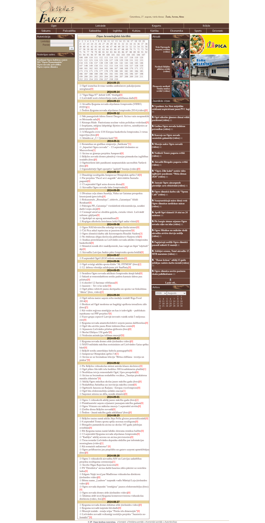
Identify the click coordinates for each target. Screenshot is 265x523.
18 (136, 41)
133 (141, 60)
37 (142, 44)
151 (101, 65)
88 (130, 52)
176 (96, 71)
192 (111, 74)
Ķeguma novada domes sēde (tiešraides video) (105, 341)
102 (118, 55)
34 (130, 44)
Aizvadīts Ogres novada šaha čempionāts (103, 187)
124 (96, 60)
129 (121, 60)
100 (108, 55)
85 (119, 52)
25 (96, 44)
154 (116, 65)
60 (92, 49)
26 (99, 44)
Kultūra (136, 30)
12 (112, 41)
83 (111, 52)
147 (81, 65)
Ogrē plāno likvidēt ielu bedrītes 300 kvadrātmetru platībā (112, 369)
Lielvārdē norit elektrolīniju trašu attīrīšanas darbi (107, 98)
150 (96, 65)
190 (101, 74)
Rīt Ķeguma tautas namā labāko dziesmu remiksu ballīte (111, 430)
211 (141, 76)
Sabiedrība (95, 30)
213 (86, 79)
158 (136, 65)
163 (96, 68)
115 (116, 57)
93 (80, 55)
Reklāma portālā (136, 522)
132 (136, 60)
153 (111, 65)
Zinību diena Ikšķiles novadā (97, 409)
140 (111, 63)
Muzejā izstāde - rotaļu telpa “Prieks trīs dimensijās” (109, 511)
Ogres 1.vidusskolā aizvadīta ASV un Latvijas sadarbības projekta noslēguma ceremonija (111, 460)
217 (106, 79)
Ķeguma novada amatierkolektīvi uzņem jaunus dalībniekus (113, 322)
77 (88, 52)
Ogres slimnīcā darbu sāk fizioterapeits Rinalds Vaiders (110, 233)
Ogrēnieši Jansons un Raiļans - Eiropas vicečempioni (109, 387)
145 (136, 63)
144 (131, 63)
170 (131, 68)
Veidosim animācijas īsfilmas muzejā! (101, 335)
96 (92, 55)
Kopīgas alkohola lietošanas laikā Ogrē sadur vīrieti (108, 221)
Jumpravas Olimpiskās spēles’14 (98, 353)
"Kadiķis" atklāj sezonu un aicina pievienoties (106, 437)
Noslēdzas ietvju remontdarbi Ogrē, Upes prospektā (108, 372)
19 (139, 41)
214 (91, 79)
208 (126, 76)
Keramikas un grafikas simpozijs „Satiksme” (104, 144)
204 (106, 76)
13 (116, 41)
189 (96, 74)
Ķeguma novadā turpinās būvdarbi (99, 507)
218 (111, 79)
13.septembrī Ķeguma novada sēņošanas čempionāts (109, 433)
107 (143, 55)
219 (116, 79)
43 (96, 46)
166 (111, 68)
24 (92, 44)
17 (132, 41)
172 (141, 68)
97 (96, 55)
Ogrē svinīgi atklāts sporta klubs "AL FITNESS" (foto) (110, 264)
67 (119, 49)
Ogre (53, 25)
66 (115, 49)
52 (130, 46)
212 (81, 79)
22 (84, 44)
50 (123, 46)
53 (134, 46)
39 (80, 46)
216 (101, 79)
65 (111, 49)
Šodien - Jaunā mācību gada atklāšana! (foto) (105, 412)
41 (88, 46)
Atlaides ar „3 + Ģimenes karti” (98, 138)
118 (131, 57)
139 (106, 63)
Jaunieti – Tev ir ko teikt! (94, 285)
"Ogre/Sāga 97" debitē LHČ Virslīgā (100, 94)
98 (99, 55)
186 (81, 74)
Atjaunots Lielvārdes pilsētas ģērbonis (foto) (105, 329)
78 (92, 52)
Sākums (46, 30)
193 (116, 74)
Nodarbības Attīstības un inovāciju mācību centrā (107, 384)
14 (120, 41)
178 (106, 71)
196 (131, 74)
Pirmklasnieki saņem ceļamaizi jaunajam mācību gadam (111, 403)
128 (116, 60)
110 (91, 57)
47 (111, 46)
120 (141, 57)
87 (127, 52)
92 (146, 52)
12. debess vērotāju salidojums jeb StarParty (104, 267)
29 (111, 44)
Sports (198, 30)
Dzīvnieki (217, 30)
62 (99, 49)
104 (128, 55)
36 (138, 44)
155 (121, 65)
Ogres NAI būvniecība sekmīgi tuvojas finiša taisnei (109, 227)
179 (111, 71)
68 (123, 49)
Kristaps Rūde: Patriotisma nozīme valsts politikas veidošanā (113, 122)
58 (84, 49)
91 (142, 52)
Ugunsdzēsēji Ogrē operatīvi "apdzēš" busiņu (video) (109, 168)
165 (106, 68)
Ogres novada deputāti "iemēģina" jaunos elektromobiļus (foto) (114, 486)
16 (128, 41)
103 (123, 55)
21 (80, 44)
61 (96, 49)
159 (141, 65)
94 (84, 55)
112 (101, 57)
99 (103, 55)
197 (136, 74)
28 (107, 44)
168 (121, 68)
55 (142, 46)
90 (138, 52)
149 (91, 65)
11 (108, 41)
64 (107, 49)
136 (91, 63)
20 (143, 41)
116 (121, 57)
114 (111, 57)
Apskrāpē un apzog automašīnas (98, 218)
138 (101, 63)
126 (106, 60)
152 (106, 65)
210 (136, 76)
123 (91, 60)
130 (126, 60)
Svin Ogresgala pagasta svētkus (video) (162, 49)
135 (86, 63)
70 (130, 49)
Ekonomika (176, 30)
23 (88, 44)
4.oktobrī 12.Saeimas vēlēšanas (98, 282)
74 (146, 49)
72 (138, 49)
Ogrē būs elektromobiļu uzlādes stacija (102, 390)
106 (138, 55)
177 (101, 71)
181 (121, 71)
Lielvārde (100, 25)
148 (86, 65)
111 (96, 57)
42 (92, 46)
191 (106, 74)
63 (103, 49)
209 (131, 76)
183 (131, 71)
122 (86, 60)
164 (101, 68)
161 (86, 68)
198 (141, 74)
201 (91, 76)
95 (88, 55)
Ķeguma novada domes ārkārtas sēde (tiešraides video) (110, 504)
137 (96, 63)
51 (127, 46)
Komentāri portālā (154, 522)
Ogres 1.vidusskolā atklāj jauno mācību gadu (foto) (108, 400)
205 (111, 76)
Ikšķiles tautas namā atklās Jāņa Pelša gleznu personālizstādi (113, 418)
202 (96, 76)
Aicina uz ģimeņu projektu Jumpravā (101, 153)
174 (86, 71)
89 (134, 52)
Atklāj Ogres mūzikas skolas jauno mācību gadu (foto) (110, 381)
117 (126, 57)
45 (103, 46)
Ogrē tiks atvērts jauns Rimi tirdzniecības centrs (106, 326)
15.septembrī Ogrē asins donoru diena (101, 184)
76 (84, 52)
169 (126, 68)
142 (121, 63)
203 (101, 76)
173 (81, 71)
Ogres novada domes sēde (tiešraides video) (104, 492)
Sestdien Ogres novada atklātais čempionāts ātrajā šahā (110, 273)
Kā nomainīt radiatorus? (94, 446)
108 (81, 57)
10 (105, 41)
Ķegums (156, 25)
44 (99, 46)
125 (101, 60)
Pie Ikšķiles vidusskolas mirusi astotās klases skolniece (110, 366)
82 (107, 52)
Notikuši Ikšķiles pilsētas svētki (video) (162, 68)
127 (111, 60)
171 (136, 68)
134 (81, 63)
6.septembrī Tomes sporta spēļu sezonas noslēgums (108, 421)
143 (126, 63)
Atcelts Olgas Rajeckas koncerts (98, 464)
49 (119, 46)
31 (119, 44)
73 (142, 49)
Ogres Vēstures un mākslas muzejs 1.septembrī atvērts (109, 406)
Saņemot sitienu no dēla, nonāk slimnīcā (103, 393)
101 (113, 55)
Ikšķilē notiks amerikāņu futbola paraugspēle (105, 350)
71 (134, 49)
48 (115, 46)
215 (96, 79)
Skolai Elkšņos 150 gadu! (95, 332)
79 (96, 52)
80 (99, 52)
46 (107, 46)
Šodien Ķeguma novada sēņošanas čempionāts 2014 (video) (113, 110)
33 (127, 44)
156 (126, 65)
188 (91, 74)
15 (124, 41)
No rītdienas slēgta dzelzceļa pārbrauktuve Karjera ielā (110, 236)
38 (146, 44)
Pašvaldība (69, 30)
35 (134, 44)
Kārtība (154, 30)
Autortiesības (171, 522)
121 (81, 60)
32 (123, 44)
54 (138, 46)
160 (81, 68)
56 (146, 46)
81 (103, 52)
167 (116, 68)
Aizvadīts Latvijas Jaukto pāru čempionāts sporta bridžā (111, 252)
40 (84, 46)
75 (80, 52)
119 (136, 57)
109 (86, 57)
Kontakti (122, 522)
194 (121, 74)
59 (88, 49)
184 (136, 71)
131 (131, 60)
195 (126, 74)
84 (115, 52)
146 (141, 63)
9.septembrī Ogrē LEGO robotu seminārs (102, 258)
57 (80, 49)
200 (86, 76)
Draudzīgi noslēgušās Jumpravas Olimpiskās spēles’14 (110, 174)
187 (86, 74)
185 (141, 71)
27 (103, 44)
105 (133, 55)
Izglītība (117, 30)
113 (106, 57)
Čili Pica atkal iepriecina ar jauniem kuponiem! (106, 230)
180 (116, 71)
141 (116, 63)
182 (126, 71)
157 (131, 65)
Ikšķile (206, 25)
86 (123, 52)
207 (121, 76)
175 (91, 71)
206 (116, 76)
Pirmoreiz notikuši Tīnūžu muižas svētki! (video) (161, 88)
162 (91, 68)
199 (81, 76)
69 (127, 49)
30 (115, 44)
